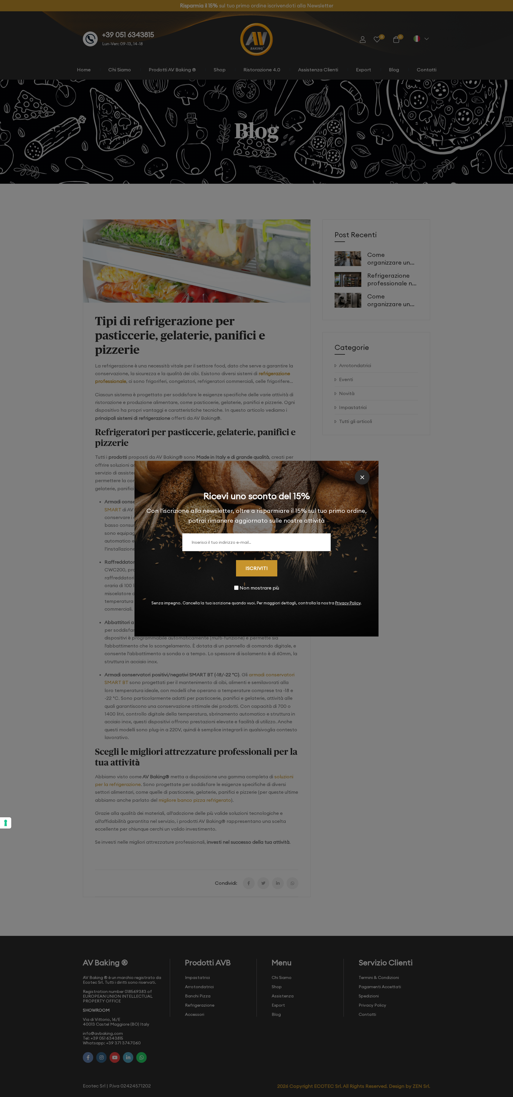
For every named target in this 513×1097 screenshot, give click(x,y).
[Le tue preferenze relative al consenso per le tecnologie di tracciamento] (5, 823)
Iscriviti (257, 568)
